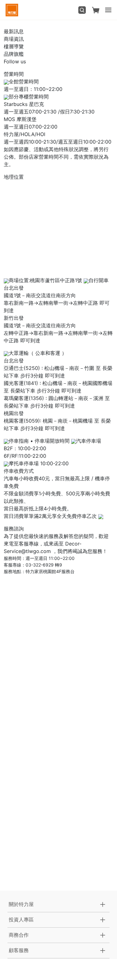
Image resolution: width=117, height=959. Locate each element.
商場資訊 (14, 39)
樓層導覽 (14, 46)
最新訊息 (14, 31)
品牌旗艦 (14, 54)
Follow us (15, 61)
